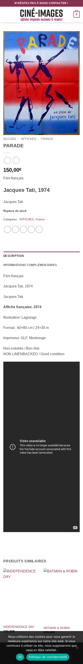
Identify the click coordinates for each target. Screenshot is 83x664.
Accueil (10, 139)
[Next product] (7, 160)
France (47, 139)
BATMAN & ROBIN (57, 628)
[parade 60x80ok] (41, 83)
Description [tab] (13, 256)
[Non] (77, 648)
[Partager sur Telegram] (39, 229)
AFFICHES (28, 139)
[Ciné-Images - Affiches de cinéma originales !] (41, 14)
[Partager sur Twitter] (23, 229)
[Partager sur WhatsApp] (7, 229)
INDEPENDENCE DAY (18, 627)
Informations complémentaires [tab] (30, 265)
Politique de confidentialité (48, 657)
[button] (6, 14)
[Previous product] (16, 160)
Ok (20, 657)
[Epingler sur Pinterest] (31, 229)
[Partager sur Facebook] (15, 229)
